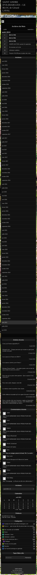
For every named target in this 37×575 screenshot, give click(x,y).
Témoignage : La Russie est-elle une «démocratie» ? (19, 481)
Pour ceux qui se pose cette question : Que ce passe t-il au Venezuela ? (17, 376)
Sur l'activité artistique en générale (13, 548)
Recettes (6, 546)
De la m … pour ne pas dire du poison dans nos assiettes (19, 526)
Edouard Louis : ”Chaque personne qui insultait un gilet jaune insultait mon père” (18, 350)
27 (4, 44)
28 (4, 47)
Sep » (20, 509)
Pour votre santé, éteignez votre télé (11, 383)
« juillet (5, 29)
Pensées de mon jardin (10, 543)
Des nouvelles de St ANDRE (11, 529)
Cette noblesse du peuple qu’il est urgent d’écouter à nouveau (18, 394)
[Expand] (2, 21)
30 (4, 50)
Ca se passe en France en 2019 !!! (11, 356)
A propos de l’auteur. (11, 447)
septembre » (31, 29)
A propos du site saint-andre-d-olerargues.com (16, 523)
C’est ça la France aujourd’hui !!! (10, 343)
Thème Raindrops (18, 573)
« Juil (16, 509)
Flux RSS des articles (17, 570)
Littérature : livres (8, 534)
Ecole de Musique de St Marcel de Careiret (17, 459)
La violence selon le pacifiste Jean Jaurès (13, 388)
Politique (7, 541)
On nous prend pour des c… (11, 539)
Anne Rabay (10, 477)
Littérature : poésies (9, 536)
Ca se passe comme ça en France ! (11, 362)
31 (4, 53)
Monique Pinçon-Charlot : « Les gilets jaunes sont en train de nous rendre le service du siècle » (18, 369)
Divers (6, 532)
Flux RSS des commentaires (17, 571)
